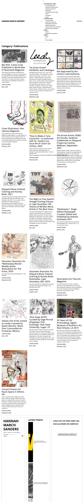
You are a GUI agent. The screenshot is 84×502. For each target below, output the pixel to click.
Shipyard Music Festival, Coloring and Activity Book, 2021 (13, 191)
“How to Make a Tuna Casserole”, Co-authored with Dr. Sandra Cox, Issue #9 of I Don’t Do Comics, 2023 (41, 141)
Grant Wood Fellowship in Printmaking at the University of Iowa (40, 442)
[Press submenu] (47, 30)
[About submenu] (48, 35)
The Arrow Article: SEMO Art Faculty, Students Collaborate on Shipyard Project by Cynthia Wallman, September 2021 (69, 141)
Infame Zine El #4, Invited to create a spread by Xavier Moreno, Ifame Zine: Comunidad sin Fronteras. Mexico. (14, 326)
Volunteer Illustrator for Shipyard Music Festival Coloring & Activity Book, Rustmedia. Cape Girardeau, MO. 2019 (41, 276)
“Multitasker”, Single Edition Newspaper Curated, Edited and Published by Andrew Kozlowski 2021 (67, 214)
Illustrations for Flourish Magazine (69, 280)
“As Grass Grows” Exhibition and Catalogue (41, 68)
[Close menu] (43, 1)
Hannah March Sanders (13, 21)
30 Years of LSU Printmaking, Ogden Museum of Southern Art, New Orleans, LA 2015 (69, 324)
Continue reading (6, 84)
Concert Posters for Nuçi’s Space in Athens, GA (13, 392)
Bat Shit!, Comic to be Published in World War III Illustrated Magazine (13, 67)
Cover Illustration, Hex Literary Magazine (13, 129)
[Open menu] (41, 21)
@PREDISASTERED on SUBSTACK (66, 434)
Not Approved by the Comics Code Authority (68, 72)
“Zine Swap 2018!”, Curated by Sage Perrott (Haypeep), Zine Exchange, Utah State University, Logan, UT (41, 322)
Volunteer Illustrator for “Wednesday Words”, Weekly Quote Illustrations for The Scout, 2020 (13, 266)
